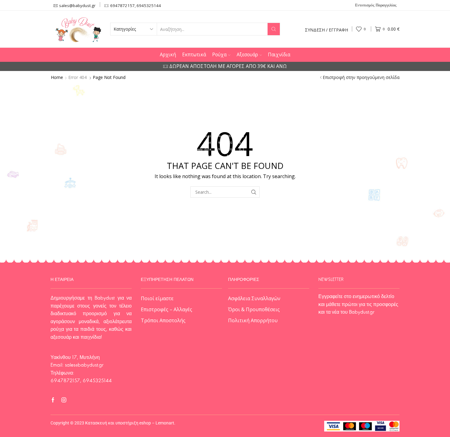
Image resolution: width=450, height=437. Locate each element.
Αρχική (168, 54)
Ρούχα (219, 54)
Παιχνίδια (279, 54)
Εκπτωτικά (194, 54)
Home (57, 77)
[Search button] (274, 29)
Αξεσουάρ (247, 54)
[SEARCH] (254, 192)
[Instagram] (64, 400)
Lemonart (165, 422)
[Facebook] (53, 400)
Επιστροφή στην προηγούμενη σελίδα (361, 77)
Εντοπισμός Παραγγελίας (375, 5)
